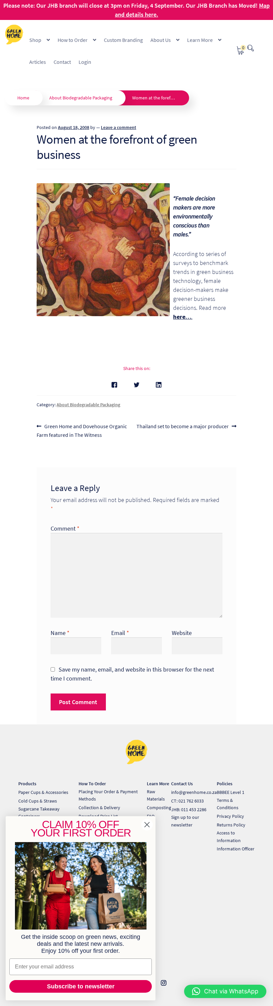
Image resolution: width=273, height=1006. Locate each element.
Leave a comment (118, 127)
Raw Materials (156, 795)
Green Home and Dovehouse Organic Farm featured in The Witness (82, 430)
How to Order (73, 40)
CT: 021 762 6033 (187, 801)
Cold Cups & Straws (37, 801)
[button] (225, 991)
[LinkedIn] (158, 385)
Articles (37, 62)
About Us (160, 40)
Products (27, 784)
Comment (65, 528)
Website (182, 633)
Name (60, 633)
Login (85, 62)
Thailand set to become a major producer (182, 427)
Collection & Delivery (99, 808)
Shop (35, 40)
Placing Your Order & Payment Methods (108, 795)
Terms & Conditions (227, 804)
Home (23, 98)
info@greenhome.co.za (194, 792)
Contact (62, 62)
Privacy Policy (230, 816)
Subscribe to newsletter (81, 986)
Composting (159, 808)
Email (120, 633)
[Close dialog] (147, 824)
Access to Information (229, 836)
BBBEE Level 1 (230, 792)
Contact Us (182, 784)
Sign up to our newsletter (185, 821)
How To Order (92, 784)
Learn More (200, 40)
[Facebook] (114, 385)
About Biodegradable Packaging (80, 98)
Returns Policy (231, 825)
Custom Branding (123, 40)
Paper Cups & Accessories (43, 792)
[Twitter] (136, 385)
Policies (224, 784)
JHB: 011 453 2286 (188, 810)
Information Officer (235, 849)
